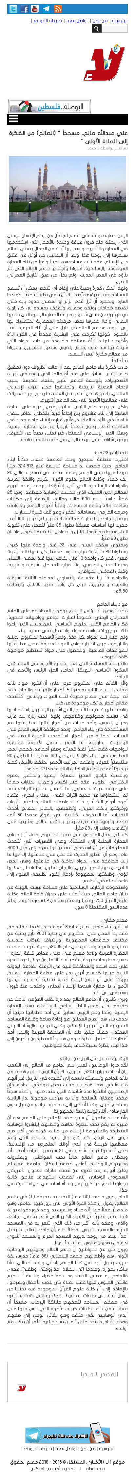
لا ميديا (93, 148)
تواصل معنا (77, 20)
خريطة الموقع (47, 20)
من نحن (100, 20)
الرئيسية (119, 20)
